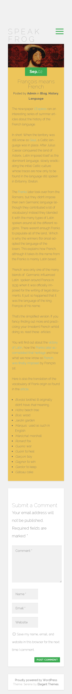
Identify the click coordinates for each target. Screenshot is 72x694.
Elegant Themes (48, 684)
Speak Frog (24, 35)
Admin (31, 93)
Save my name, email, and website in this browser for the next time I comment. (36, 642)
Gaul (33, 140)
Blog (43, 93)
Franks (22, 192)
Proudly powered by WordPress (36, 680)
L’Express (40, 109)
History (53, 93)
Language (36, 98)
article (24, 389)
